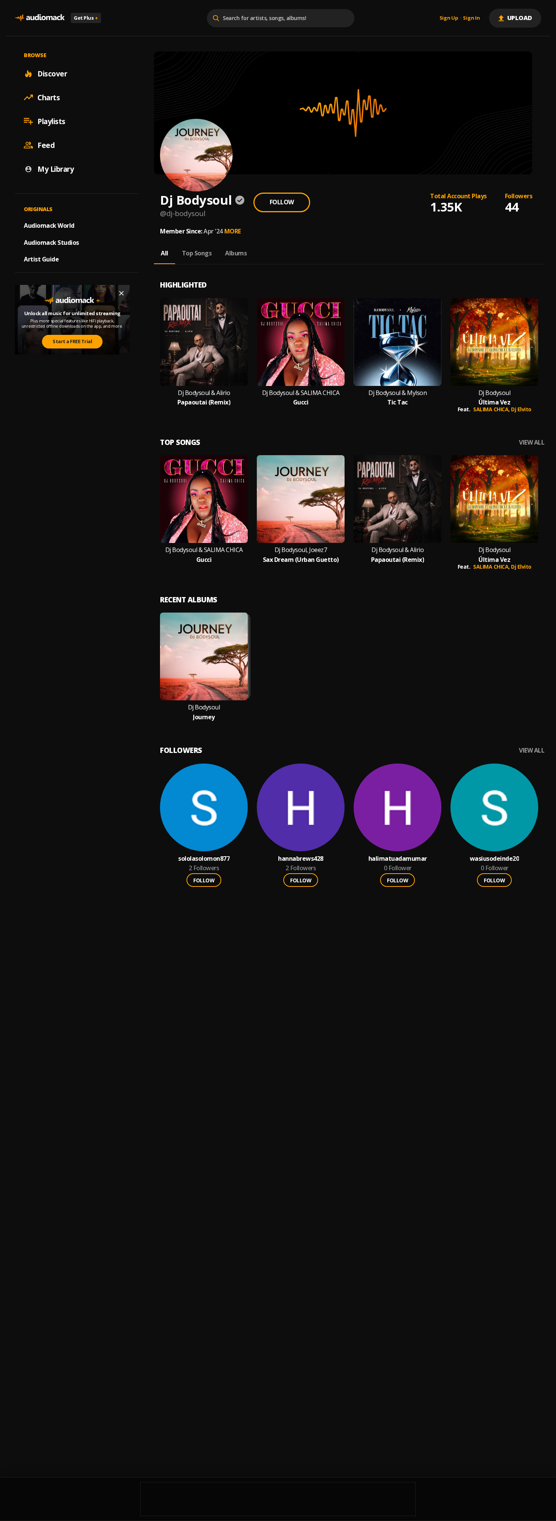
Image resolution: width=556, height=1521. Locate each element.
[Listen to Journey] (204, 656)
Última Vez (494, 402)
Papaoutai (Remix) (204, 402)
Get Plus (86, 17)
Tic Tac (397, 402)
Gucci (301, 402)
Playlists (51, 121)
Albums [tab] (236, 253)
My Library (55, 169)
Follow (282, 202)
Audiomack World (49, 225)
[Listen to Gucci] (301, 342)
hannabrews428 (300, 859)
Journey (204, 717)
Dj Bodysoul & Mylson (397, 393)
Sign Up (449, 18)
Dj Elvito (521, 409)
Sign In (471, 18)
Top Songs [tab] (197, 253)
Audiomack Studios (51, 242)
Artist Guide (41, 259)
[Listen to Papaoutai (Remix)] (204, 342)
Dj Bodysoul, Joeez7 (301, 550)
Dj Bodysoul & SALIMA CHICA (301, 393)
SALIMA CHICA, (492, 409)
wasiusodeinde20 (494, 859)
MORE (232, 231)
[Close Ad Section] (121, 293)
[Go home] (40, 17)
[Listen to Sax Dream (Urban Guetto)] (301, 499)
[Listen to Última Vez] (494, 342)
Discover (52, 73)
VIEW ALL (531, 442)
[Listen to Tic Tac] (397, 342)
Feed (45, 145)
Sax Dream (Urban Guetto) (301, 560)
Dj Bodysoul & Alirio (204, 393)
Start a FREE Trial (72, 341)
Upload (520, 18)
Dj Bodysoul (494, 393)
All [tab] (164, 253)
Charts (48, 97)
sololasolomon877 (204, 859)
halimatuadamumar (397, 859)
